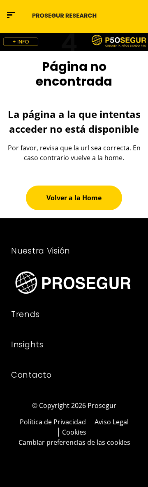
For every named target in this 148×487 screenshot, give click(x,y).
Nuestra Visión (40, 250)
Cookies (74, 432)
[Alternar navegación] (117, 15)
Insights (27, 344)
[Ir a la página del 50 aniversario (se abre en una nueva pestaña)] (74, 42)
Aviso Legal (112, 421)
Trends (25, 314)
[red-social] (63, 461)
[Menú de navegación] (11, 15)
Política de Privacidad (53, 421)
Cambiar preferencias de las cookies (74, 442)
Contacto (31, 375)
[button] (134, 15)
